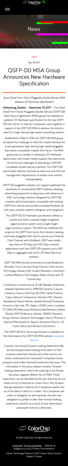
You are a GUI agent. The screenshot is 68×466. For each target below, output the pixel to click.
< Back (34, 56)
